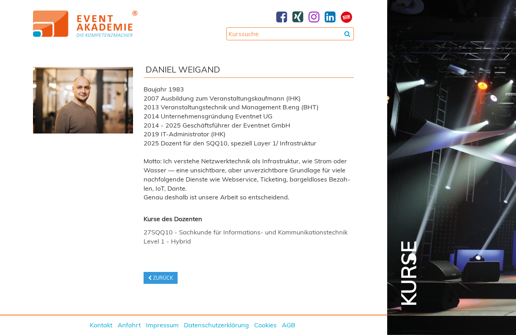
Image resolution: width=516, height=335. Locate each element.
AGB (288, 325)
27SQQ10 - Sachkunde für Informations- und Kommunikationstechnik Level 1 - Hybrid (246, 236)
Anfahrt (129, 325)
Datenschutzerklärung (216, 325)
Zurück (162, 278)
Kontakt (101, 325)
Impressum (162, 325)
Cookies (265, 325)
